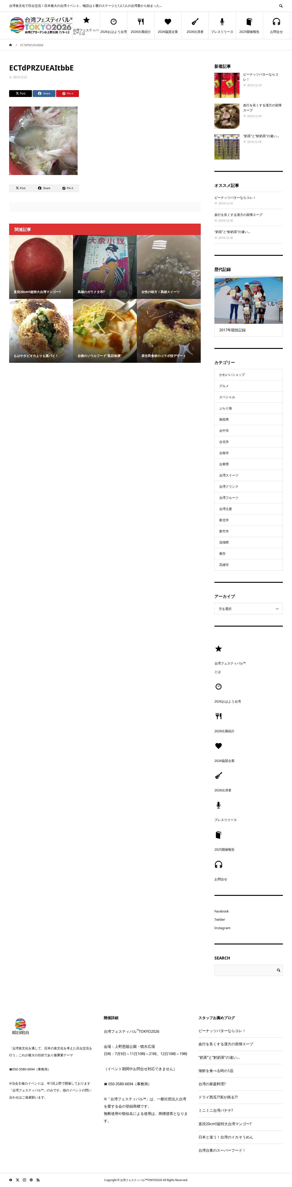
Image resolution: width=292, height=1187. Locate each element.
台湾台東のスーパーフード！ (222, 1150)
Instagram (222, 928)
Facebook (221, 911)
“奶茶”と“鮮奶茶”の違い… (261, 136)
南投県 (224, 419)
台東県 (224, 464)
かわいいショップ (232, 374)
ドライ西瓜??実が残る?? (218, 1097)
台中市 (224, 430)
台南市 (224, 453)
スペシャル (227, 397)
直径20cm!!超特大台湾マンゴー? (224, 1123)
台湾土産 (225, 509)
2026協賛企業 (168, 31)
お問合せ (276, 31)
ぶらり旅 (225, 408)
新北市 (224, 520)
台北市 (224, 441)
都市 (222, 553)
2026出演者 (195, 31)
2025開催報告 (249, 31)
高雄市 (224, 564)
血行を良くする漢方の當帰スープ (238, 214)
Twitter (219, 919)
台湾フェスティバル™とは (86, 31)
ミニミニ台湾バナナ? (215, 1110)
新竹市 (224, 531)
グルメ (224, 386)
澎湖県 (224, 542)
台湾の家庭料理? (212, 1083)
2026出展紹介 (141, 31)
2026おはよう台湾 (113, 31)
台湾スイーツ (228, 475)
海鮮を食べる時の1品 (215, 1070)
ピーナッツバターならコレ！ (235, 197)
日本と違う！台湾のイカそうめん (225, 1137)
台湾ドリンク (228, 486)
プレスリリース (222, 31)
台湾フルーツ (228, 497)
